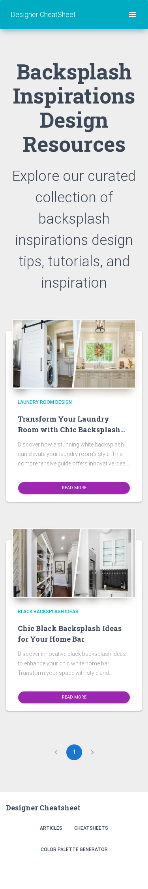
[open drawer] (132, 14)
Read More (74, 487)
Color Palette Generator (74, 849)
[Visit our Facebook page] (117, 870)
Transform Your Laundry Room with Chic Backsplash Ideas (69, 429)
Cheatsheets (91, 828)
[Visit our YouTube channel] (134, 870)
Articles (51, 828)
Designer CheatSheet (43, 14)
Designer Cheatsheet (43, 807)
